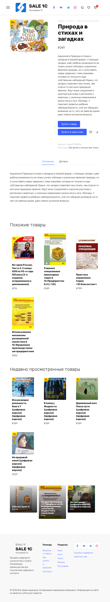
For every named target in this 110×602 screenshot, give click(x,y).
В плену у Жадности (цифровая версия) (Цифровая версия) (50, 411)
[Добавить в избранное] (91, 132)
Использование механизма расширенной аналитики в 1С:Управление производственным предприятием (23, 342)
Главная (61, 21)
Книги (70, 21)
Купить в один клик (72, 132)
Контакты (47, 571)
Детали (63, 161)
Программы (63, 566)
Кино (60, 554)
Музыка (61, 562)
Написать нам (80, 556)
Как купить (46, 559)
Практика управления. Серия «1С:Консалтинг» (86, 279)
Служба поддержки (83, 553)
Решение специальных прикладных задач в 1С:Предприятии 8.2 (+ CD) (54, 276)
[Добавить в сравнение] (97, 132)
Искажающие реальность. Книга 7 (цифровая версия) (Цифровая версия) (20, 410)
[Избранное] (89, 7)
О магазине (47, 566)
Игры (60, 550)
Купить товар (68, 124)
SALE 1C (38, 6)
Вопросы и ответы (47, 552)
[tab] (48, 161)
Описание (48, 161)
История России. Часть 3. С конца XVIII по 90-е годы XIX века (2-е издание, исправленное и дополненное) (22, 274)
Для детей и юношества (88, 21)
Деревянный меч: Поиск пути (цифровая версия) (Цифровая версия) (86, 411)
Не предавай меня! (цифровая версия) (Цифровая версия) (22, 464)
